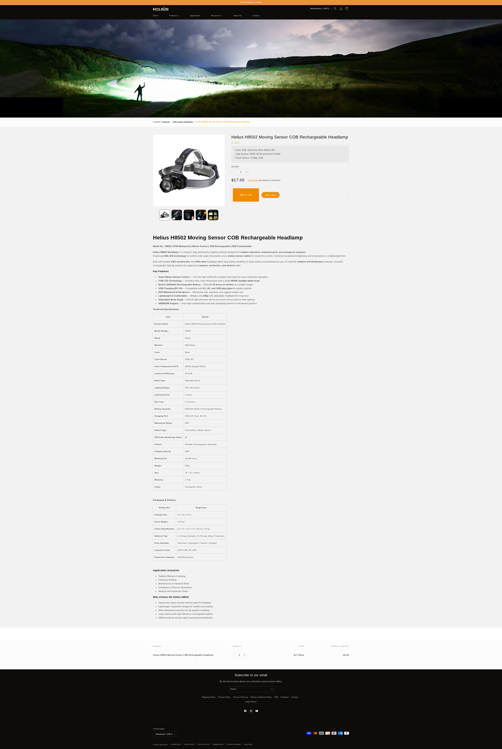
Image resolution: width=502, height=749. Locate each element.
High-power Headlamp (183, 122)
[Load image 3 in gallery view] (189, 215)
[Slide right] (222, 215)
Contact (294, 697)
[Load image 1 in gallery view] (164, 215)
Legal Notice (251, 702)
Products (166, 122)
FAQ (276, 697)
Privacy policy (189, 744)
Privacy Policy (224, 697)
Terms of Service (240, 697)
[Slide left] (156, 215)
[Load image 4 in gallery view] (201, 215)
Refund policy (176, 744)
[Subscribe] (271, 689)
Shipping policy (218, 744)
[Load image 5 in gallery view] (213, 215)
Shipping (252, 180)
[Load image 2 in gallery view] (176, 215)
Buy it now (271, 195)
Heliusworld (163, 744)
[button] (174, 15)
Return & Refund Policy (261, 697)
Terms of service (204, 744)
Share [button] (237, 143)
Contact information (234, 744)
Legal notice (248, 744)
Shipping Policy (209, 697)
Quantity (235, 166)
